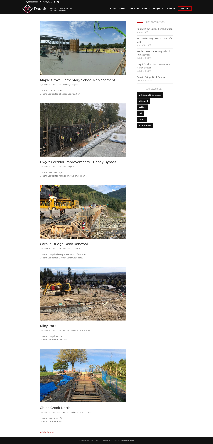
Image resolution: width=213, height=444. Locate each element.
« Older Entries (47, 432)
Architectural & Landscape (74, 330)
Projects (158, 9)
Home (113, 9)
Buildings (67, 84)
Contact (185, 8)
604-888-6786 (33, 2)
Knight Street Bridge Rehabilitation (155, 28)
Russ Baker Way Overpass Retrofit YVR (154, 40)
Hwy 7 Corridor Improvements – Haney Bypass (78, 162)
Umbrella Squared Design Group (122, 440)
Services (134, 9)
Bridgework (67, 248)
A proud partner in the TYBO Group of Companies (61, 9)
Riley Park (48, 326)
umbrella (46, 84)
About (123, 9)
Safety (146, 9)
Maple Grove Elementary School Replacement (77, 80)
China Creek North (55, 408)
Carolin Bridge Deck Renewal (64, 244)
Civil (65, 166)
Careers (170, 9)
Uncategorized (145, 125)
